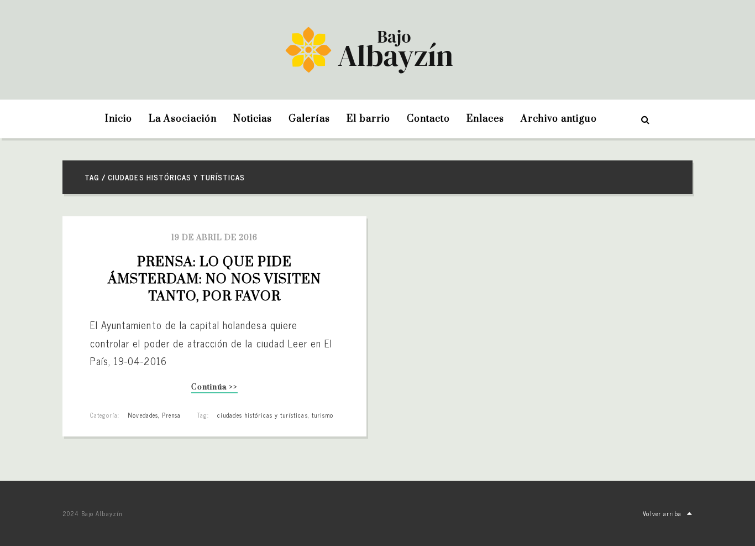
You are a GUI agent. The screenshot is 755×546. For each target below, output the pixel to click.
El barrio (368, 119)
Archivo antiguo (559, 119)
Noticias (252, 119)
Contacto (428, 119)
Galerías (309, 119)
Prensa (171, 415)
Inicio (118, 119)
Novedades (143, 415)
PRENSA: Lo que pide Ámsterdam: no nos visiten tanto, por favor (216, 279)
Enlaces (485, 119)
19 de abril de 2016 (214, 238)
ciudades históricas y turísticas (262, 415)
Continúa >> (214, 388)
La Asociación (183, 119)
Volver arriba (662, 513)
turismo (322, 415)
